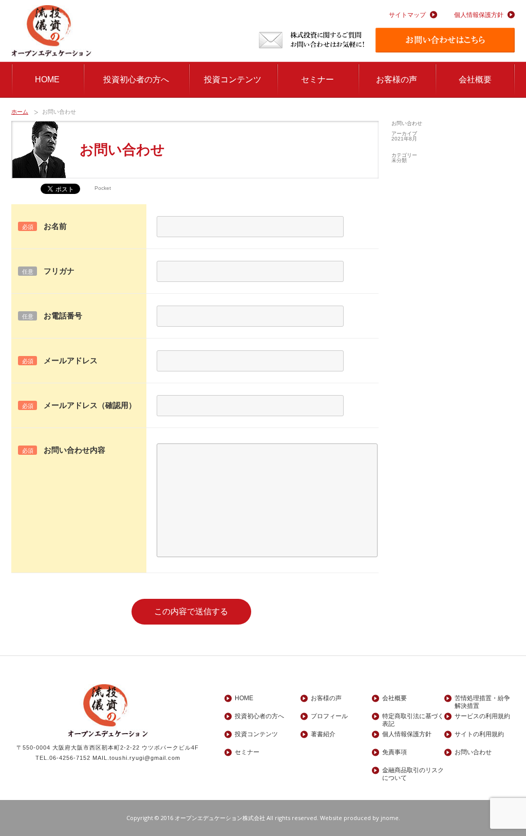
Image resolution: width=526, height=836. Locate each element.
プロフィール (329, 716)
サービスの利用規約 (482, 716)
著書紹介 (323, 734)
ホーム (19, 112)
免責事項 (394, 752)
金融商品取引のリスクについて (413, 770)
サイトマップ (407, 15)
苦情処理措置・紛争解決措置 (482, 698)
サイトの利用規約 (479, 734)
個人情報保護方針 (478, 15)
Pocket (103, 188)
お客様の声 (396, 79)
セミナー (317, 79)
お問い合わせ (406, 123)
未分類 (399, 160)
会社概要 (475, 79)
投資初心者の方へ (136, 79)
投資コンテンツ (232, 79)
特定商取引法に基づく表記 (413, 716)
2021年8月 (404, 138)
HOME (47, 79)
